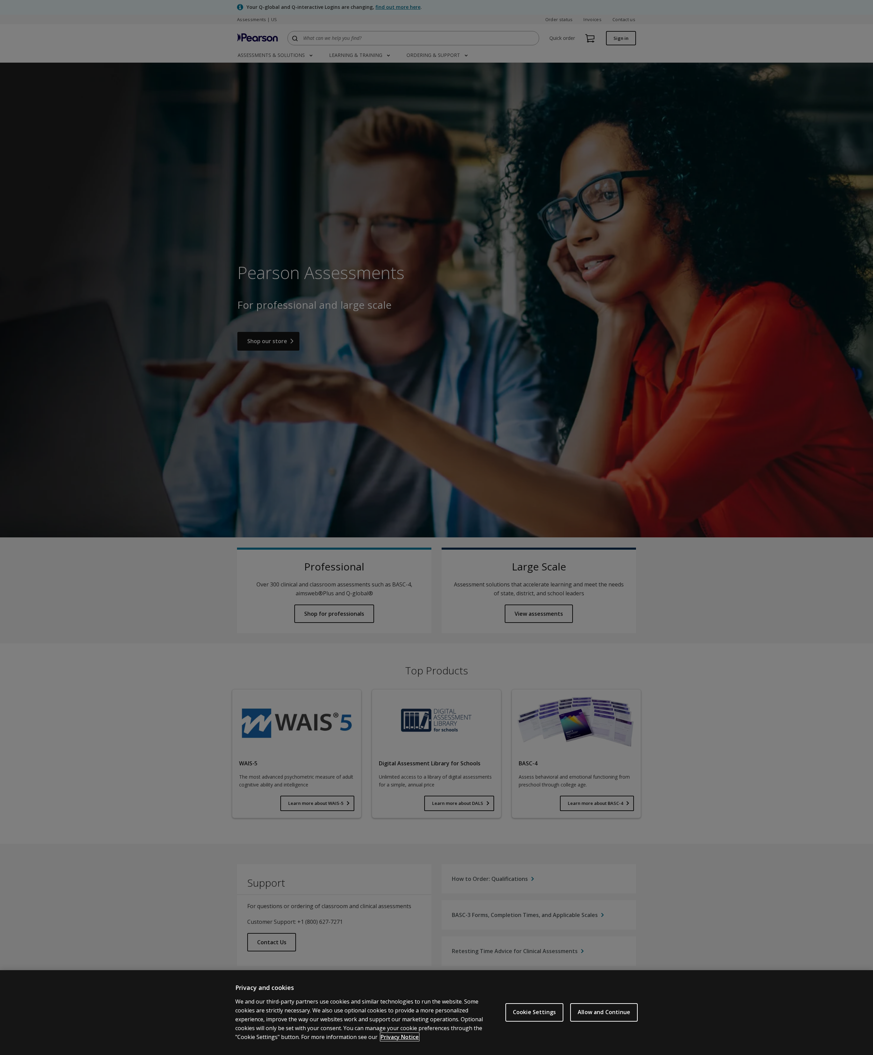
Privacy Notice (400, 1037)
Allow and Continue (604, 1012)
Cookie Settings (534, 1012)
